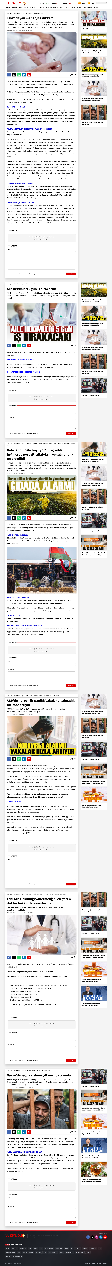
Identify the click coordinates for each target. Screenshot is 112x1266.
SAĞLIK (73, 7)
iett (19, 1252)
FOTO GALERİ (40, 7)
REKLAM (105, 1263)
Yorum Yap (70, 274)
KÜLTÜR (67, 7)
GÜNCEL (8, 7)
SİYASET (14, 7)
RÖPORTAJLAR (88, 7)
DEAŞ (7, 1248)
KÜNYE (93, 1263)
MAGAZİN (55, 7)
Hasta (88, 1252)
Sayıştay (85, 1248)
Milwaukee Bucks (49, 1248)
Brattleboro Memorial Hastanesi (14, 1256)
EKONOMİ (79, 7)
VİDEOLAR (49, 7)
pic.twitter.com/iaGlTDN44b (32, 1000)
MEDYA (26, 7)
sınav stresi (14, 1248)
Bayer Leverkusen (53, 1252)
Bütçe (35, 1248)
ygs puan (38, 1252)
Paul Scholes (93, 1248)
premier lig (23, 1248)
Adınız (9, 249)
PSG (41, 1248)
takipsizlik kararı (10, 1252)
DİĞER (95, 7)
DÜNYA (20, 7)
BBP (30, 1248)
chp (100, 1248)
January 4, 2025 (50, 1004)
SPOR (61, 7)
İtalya (66, 1248)
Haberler (16, 13)
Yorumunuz (11, 258)
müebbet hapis (69, 1252)
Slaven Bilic (59, 1248)
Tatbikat (77, 1248)
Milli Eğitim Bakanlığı (28, 1252)
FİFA (45, 1252)
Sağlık (22, 13)
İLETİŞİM (99, 1263)
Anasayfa (9, 13)
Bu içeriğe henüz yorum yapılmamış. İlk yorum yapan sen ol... (41, 238)
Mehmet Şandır (79, 1252)
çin (71, 1248)
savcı (61, 1252)
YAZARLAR (32, 7)
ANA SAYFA (87, 1263)
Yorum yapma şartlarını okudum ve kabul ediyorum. (24, 274)
